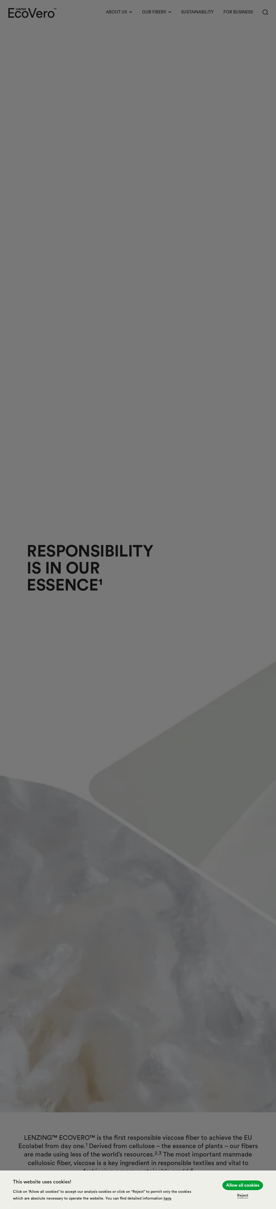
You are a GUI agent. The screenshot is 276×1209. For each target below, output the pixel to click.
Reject (242, 1195)
